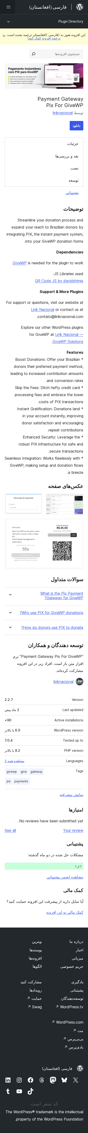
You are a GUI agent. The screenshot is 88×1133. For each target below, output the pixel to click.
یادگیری (77, 982)
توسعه (73, 180)
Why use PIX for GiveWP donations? (51, 613)
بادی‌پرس (73, 1047)
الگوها (37, 966)
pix (9, 781)
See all (10, 830)
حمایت (34, 998)
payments (21, 781)
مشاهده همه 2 (14, 761)
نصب (74, 168)
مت (78, 1030)
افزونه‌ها (35, 958)
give (24, 771)
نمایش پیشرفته (71, 794)
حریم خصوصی (71, 966)
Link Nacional (42, 309)
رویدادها (36, 990)
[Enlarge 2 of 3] (36, 500)
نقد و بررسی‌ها (66, 156)
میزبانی (77, 958)
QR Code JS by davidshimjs (59, 280)
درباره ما (76, 941)
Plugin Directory (70, 21)
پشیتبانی (76, 990)
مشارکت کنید (31, 982)
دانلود (76, 126)
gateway (36, 771)
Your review (73, 830)
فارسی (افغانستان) (57, 1068)
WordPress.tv (69, 1006)
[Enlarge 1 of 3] (77, 500)
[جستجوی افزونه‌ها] (33, 54)
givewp (12, 771)
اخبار (79, 950)
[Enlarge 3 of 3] (77, 524)
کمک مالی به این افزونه (64, 912)
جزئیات (72, 143)
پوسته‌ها (36, 950)
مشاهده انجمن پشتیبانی (65, 877)
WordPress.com (67, 1022)
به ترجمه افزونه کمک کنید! (32, 36)
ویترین (37, 941)
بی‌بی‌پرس (73, 1039)
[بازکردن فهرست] (7, 7)
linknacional (63, 112)
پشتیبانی (72, 192)
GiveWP (20, 263)
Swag (34, 1006)
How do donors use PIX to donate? (52, 627)
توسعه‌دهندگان (72, 998)
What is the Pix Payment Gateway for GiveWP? (61, 595)
